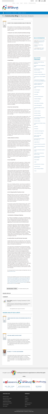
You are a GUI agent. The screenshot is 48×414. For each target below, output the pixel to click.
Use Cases (36, 94)
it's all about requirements (9, 387)
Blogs (18, 3)
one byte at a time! (38, 387)
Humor (21, 3)
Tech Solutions (39, 386)
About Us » (24, 12)
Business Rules (37, 101)
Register (32, 0)
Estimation (36, 128)
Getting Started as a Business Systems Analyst (18, 282)
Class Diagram (36, 92)
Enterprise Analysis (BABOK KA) (39, 74)
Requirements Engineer (7, 401)
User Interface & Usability (38, 133)
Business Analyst (6, 396)
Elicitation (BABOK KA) (38, 72)
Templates (25, 3)
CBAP (35, 161)
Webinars (20, 12)
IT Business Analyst (6, 399)
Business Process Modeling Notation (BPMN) (39, 69)
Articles (13, 3)
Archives (19, 19)
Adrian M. (4, 355)
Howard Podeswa (4, 338)
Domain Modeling (37, 115)
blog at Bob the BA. (12, 271)
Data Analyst (5, 406)
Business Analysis (37, 113)
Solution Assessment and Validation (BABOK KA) (38, 84)
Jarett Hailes (4, 321)
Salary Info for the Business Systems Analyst (39, 154)
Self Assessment (27, 404)
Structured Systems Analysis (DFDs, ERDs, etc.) (39, 139)
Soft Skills (36, 126)
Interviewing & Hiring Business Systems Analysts (19, 280)
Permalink (10, 283)
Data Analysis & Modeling (38, 103)
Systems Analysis (37, 110)
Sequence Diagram (37, 98)
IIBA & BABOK (36, 159)
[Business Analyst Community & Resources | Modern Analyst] (10, 7)
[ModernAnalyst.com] (24, 381)
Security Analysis (37, 120)
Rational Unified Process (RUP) (39, 144)
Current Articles (14, 19)
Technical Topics (37, 166)
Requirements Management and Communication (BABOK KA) (18, 278)
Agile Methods (36, 142)
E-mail (14, 283)
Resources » (14, 12)
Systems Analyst (6, 404)
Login (36, 0)
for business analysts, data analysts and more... (24, 387)
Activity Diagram (37, 89)
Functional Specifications (38, 96)
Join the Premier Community (24, 386)
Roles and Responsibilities (38, 168)
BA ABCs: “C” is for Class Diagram (15, 351)
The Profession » (8, 12)
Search (22, 19)
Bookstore (27, 399)
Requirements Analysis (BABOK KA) (13, 277)
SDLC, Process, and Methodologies (37, 136)
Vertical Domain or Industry (39, 164)
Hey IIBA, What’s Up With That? (14, 335)
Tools (35, 170)
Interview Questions (32, 3)
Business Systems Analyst (7, 402)
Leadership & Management (14, 281)
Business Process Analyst (7, 398)
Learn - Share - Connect (9, 386)
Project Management (22, 279)
